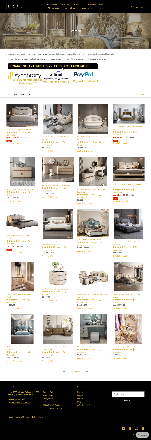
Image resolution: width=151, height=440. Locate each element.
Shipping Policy (48, 392)
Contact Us (81, 398)
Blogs (79, 402)
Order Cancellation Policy (52, 408)
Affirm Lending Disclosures (87, 405)
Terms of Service (49, 402)
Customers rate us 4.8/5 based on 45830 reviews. (24, 417)
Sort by (9, 94)
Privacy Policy (48, 398)
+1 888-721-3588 (18, 400)
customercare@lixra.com (20, 402)
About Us (80, 395)
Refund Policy (48, 395)
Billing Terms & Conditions (53, 405)
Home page (81, 392)
